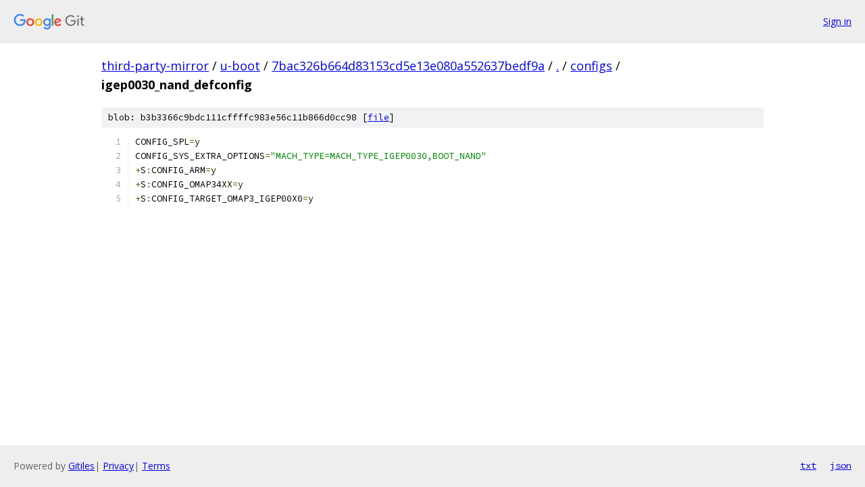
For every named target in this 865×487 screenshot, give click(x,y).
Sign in (837, 21)
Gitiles (81, 465)
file (378, 117)
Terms (156, 465)
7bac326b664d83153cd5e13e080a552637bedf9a (408, 65)
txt (808, 465)
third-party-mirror (155, 65)
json (840, 465)
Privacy (118, 465)
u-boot (240, 65)
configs (591, 65)
